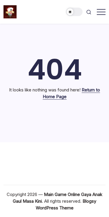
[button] (74, 12)
